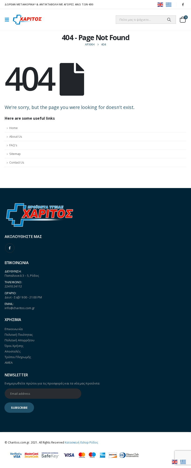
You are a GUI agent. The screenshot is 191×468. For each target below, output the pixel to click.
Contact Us (16, 162)
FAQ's (13, 145)
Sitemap (15, 154)
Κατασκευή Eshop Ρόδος (81, 442)
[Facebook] (183, 4)
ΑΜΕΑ (9, 362)
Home (13, 128)
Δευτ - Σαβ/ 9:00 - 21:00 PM (23, 297)
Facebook (9, 248)
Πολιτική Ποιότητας (19, 334)
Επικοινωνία (14, 329)
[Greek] (169, 4)
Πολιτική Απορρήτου (19, 340)
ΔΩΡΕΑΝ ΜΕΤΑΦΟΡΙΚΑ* (20, 4)
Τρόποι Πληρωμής (18, 357)
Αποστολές (12, 351)
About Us (15, 137)
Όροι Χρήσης (14, 346)
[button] (8, 20)
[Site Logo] (27, 19)
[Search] (169, 20)
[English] (160, 4)
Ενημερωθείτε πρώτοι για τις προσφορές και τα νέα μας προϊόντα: (52, 383)
